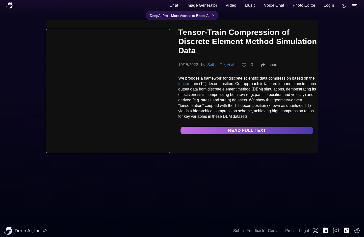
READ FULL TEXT (247, 130)
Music (250, 5)
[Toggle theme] (344, 6)
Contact (275, 231)
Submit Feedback (248, 231)
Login (329, 5)
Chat (173, 5)
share (274, 65)
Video (231, 5)
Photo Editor (304, 5)
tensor (183, 84)
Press (290, 231)
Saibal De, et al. (221, 65)
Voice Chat (274, 5)
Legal (304, 231)
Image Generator (201, 5)
